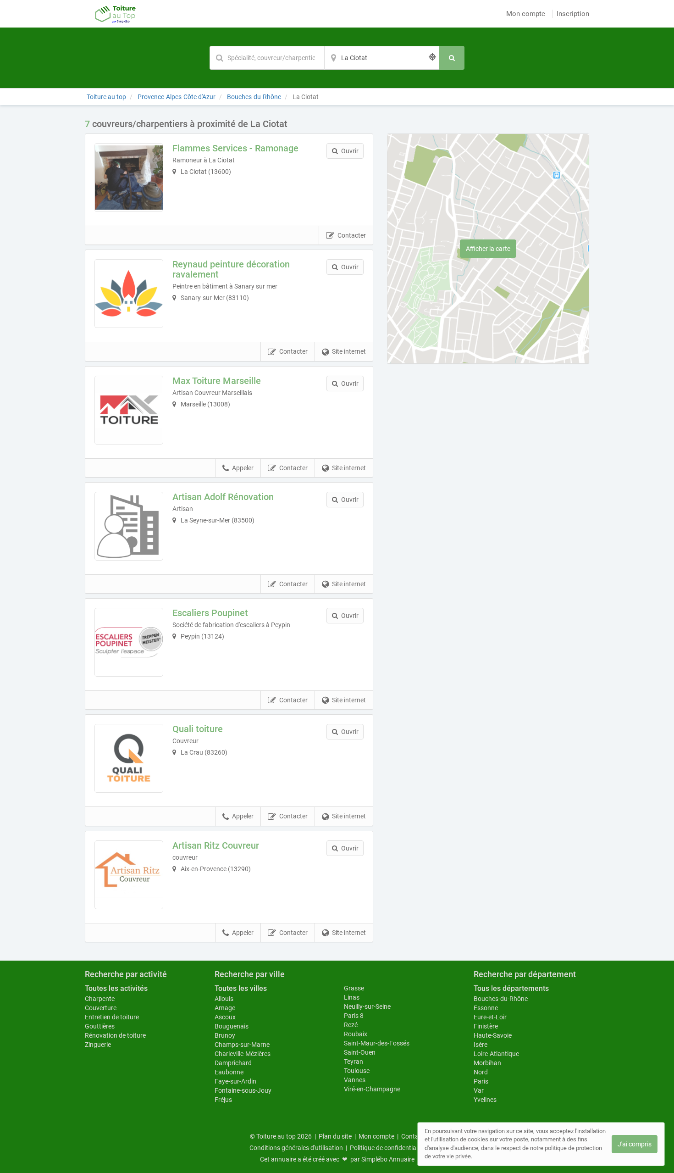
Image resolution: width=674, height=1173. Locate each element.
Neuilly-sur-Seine (367, 1006)
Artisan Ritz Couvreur (215, 845)
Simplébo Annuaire (387, 1159)
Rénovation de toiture (115, 1035)
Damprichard (233, 1063)
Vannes (354, 1080)
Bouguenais (232, 1026)
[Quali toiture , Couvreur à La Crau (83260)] (129, 758)
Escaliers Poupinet (210, 612)
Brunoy (225, 1035)
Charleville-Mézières (243, 1053)
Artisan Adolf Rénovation (223, 496)
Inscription (573, 14)
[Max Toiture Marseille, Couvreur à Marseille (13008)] (129, 410)
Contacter (351, 235)
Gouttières (100, 1026)
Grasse (354, 988)
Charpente (100, 998)
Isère (480, 1044)
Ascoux (225, 1017)
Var (479, 1090)
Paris (481, 1081)
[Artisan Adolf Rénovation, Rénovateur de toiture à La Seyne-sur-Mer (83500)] (129, 526)
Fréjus (223, 1099)
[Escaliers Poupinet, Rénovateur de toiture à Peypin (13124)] (129, 642)
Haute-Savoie (493, 1035)
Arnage (225, 1008)
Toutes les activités (116, 988)
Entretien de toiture (112, 1017)
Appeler (243, 468)
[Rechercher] (451, 58)
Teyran (353, 1061)
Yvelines (485, 1099)
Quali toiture (197, 728)
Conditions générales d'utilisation (296, 1147)
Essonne (486, 1008)
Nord (481, 1072)
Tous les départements (511, 988)
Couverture (100, 1008)
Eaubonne (229, 1072)
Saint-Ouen (360, 1052)
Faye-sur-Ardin (235, 1081)
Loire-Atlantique (496, 1053)
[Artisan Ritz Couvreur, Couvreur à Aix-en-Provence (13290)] (129, 875)
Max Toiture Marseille (216, 380)
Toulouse (357, 1070)
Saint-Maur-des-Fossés (376, 1043)
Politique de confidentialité (387, 1147)
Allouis (224, 998)
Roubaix (355, 1034)
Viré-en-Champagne (372, 1089)
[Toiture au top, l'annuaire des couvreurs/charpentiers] (115, 14)
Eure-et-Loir (490, 1017)
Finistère (486, 1026)
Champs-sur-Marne (242, 1044)
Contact (412, 1136)
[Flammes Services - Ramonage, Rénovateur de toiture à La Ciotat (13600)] (129, 177)
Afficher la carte (488, 248)
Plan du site (335, 1136)
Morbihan (487, 1063)
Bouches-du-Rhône (501, 998)
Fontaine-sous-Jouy (243, 1090)
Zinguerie (98, 1044)
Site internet (349, 351)
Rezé (351, 1024)
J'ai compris (635, 1144)
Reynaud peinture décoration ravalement (231, 269)
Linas (351, 997)
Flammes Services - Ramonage (235, 148)
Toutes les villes (241, 988)
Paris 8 (354, 1015)
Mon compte (525, 14)
